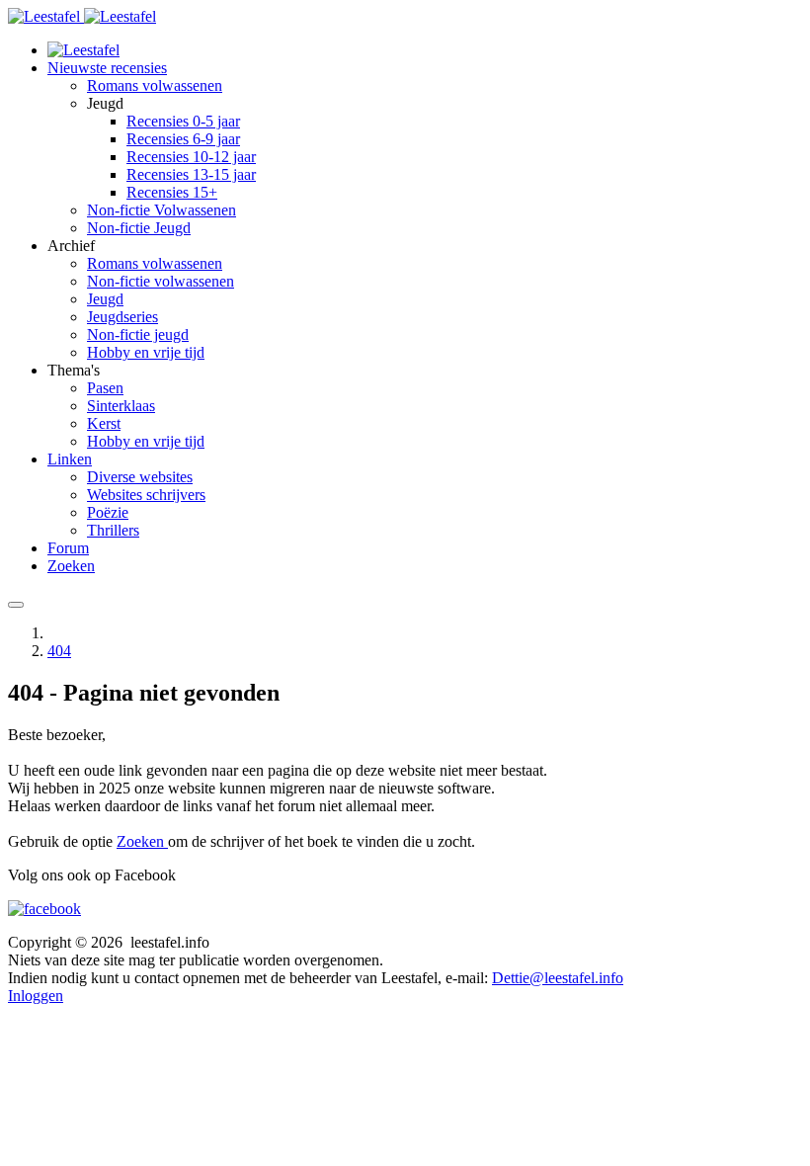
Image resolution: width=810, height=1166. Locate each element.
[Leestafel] (82, 16)
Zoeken (142, 841)
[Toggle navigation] (16, 605)
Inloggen (35, 995)
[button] (107, 67)
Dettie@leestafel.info (557, 977)
